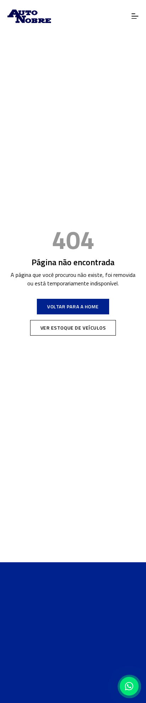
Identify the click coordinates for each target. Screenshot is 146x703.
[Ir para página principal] (73, 591)
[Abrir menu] (135, 16)
